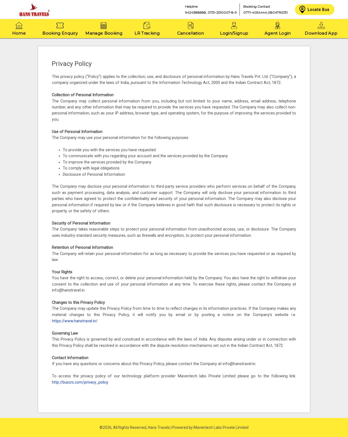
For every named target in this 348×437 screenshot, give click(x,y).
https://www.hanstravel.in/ (75, 321)
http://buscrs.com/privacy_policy (80, 382)
